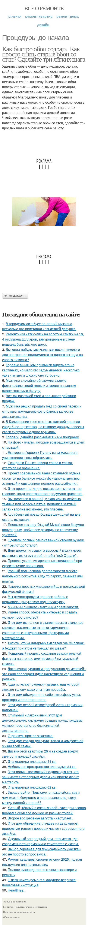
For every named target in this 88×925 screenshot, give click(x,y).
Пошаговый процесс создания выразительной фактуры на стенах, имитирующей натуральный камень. (41, 658)
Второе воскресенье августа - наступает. (40, 818)
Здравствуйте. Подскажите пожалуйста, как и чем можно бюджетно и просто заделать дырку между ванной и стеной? (41, 797)
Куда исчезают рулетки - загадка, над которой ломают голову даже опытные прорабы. (40, 687)
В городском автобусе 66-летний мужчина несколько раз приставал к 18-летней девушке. (39, 326)
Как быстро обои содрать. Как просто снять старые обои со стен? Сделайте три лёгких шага (43, 54)
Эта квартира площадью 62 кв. (32, 787)
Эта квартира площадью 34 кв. (32, 761)
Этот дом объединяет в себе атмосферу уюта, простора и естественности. (41, 697)
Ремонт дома (67, 16)
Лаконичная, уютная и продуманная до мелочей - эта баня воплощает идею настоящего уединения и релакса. (44, 673)
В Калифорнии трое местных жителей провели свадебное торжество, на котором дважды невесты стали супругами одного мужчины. (43, 426)
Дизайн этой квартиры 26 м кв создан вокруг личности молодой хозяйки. (40, 754)
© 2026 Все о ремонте (14, 901)
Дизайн (43, 24)
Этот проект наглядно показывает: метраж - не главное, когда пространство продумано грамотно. (42, 491)
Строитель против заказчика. (30, 735)
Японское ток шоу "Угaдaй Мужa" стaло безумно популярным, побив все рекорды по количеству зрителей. (43, 529)
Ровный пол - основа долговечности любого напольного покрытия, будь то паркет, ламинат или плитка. (42, 576)
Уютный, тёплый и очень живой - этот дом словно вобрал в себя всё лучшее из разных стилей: (44, 810)
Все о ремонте (43, 8)
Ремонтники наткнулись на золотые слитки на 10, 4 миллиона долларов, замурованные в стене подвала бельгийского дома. (43, 339)
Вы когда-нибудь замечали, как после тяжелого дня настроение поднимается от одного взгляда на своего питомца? (42, 354)
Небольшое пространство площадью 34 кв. (42, 766)
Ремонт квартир (39, 16)
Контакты (8, 906)
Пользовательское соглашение (31, 906)
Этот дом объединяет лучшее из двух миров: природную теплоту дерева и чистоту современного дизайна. (43, 828)
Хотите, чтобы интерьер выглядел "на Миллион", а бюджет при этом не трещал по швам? (43, 645)
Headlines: (16, 890)
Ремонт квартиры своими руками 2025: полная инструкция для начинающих (42, 862)
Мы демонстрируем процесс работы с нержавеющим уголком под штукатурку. (35, 599)
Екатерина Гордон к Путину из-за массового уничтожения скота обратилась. (40, 455)
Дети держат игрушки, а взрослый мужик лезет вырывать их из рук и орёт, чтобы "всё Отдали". (41, 553)
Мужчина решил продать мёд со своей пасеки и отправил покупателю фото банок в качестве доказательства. (41, 411)
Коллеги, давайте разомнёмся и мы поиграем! (42, 436)
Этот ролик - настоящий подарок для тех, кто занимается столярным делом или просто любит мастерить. (40, 776)
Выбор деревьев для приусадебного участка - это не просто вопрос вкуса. (41, 851)
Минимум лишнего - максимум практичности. (43, 606)
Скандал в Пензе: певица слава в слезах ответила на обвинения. (37, 465)
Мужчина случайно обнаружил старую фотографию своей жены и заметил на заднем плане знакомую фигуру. (39, 385)
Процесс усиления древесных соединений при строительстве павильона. (42, 563)
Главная (14, 16)
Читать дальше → (15, 295)
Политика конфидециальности (19, 911)
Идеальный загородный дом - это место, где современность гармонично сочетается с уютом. (40, 841)
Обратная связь (11, 917)
